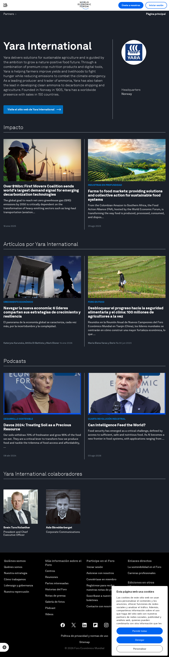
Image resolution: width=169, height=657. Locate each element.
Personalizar (139, 648)
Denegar (139, 640)
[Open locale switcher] (4, 647)
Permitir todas (139, 631)
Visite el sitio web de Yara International (31, 109)
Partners (8, 13)
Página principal (156, 13)
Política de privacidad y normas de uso (84, 635)
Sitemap (84, 642)
